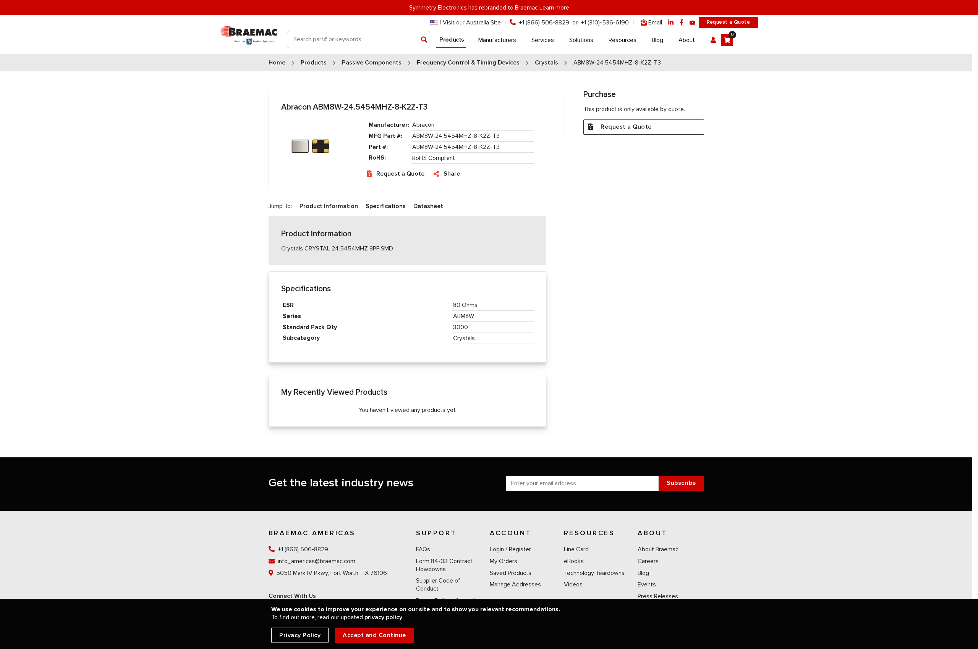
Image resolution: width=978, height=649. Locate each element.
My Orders (503, 561)
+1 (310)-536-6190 (605, 22)
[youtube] (693, 23)
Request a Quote (728, 22)
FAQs (423, 549)
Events (647, 584)
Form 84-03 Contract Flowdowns (444, 565)
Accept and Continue (374, 635)
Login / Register (510, 549)
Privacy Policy (300, 635)
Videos (573, 584)
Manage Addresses (515, 584)
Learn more (554, 7)
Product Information (329, 206)
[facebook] (682, 23)
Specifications (386, 206)
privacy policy (383, 617)
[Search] (424, 40)
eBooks (574, 561)
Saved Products (510, 573)
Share (452, 174)
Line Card (576, 549)
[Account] (713, 40)
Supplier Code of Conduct (438, 584)
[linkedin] (671, 23)
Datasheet (428, 206)
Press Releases (658, 596)
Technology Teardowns (594, 573)
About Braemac (658, 549)
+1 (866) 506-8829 (544, 22)
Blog (643, 573)
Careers (648, 561)
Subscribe (681, 483)
